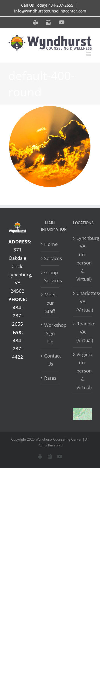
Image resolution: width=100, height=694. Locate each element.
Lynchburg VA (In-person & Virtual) (82, 258)
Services (50, 258)
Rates (50, 378)
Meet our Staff (50, 302)
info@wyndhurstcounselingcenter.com (50, 11)
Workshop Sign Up (50, 333)
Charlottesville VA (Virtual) (82, 301)
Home (50, 244)
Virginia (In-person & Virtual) (82, 370)
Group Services (50, 276)
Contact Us (50, 360)
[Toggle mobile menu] (89, 54)
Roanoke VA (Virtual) (82, 331)
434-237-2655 (60, 5)
